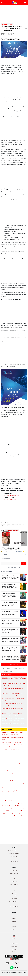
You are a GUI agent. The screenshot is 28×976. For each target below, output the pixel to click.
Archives (14, 949)
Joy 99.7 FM (14, 870)
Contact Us (14, 856)
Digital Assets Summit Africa (12, 530)
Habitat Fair (14, 941)
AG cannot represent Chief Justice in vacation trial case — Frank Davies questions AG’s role (12, 798)
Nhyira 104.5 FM (14, 884)
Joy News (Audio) (14, 906)
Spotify (16, 967)
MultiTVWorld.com (14, 901)
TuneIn (11, 963)
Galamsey (14, 946)
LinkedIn (14, 926)
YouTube (14, 915)
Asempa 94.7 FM (14, 878)
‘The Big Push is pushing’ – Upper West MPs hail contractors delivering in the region (13, 695)
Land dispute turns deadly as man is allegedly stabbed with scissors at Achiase (12, 710)
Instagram (14, 924)
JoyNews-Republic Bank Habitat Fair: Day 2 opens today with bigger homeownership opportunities (13, 685)
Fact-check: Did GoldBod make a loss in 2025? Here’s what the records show (12, 733)
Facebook (14, 918)
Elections (14, 952)
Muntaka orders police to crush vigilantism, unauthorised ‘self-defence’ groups (12, 715)
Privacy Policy (14, 861)
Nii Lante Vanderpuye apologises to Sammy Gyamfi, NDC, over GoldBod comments (13, 774)
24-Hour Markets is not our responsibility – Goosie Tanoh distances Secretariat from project (13, 785)
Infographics (14, 929)
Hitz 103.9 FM (14, 876)
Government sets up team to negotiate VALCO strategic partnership (13, 700)
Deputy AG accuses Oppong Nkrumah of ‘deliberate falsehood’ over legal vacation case (13, 791)
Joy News (14, 893)
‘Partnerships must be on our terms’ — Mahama (13, 724)
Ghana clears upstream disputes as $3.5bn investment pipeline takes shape (12, 705)
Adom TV (14, 896)
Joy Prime (14, 898)
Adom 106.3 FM (14, 873)
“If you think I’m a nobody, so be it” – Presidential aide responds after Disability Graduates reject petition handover (13, 751)
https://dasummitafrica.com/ (11, 495)
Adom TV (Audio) (14, 904)
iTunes (20, 963)
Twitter (14, 921)
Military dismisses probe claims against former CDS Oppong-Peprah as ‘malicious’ (13, 779)
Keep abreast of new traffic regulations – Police (13, 738)
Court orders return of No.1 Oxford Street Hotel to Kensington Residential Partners (13, 804)
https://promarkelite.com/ (10, 499)
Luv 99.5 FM (14, 881)
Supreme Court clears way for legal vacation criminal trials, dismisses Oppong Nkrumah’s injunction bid (13, 744)
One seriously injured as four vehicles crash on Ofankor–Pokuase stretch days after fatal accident (13, 758)
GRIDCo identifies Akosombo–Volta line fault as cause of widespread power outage (13, 814)
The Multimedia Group (14, 850)
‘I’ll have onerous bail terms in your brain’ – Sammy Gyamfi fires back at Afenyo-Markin (13, 769)
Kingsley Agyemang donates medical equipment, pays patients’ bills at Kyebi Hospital (13, 720)
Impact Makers (14, 943)
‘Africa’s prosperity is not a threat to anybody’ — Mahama (13, 690)
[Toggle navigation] (25, 2)
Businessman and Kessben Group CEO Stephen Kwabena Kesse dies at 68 (12, 764)
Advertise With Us (14, 853)
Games (14, 938)
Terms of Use (14, 859)
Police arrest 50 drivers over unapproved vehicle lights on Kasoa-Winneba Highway (13, 809)
